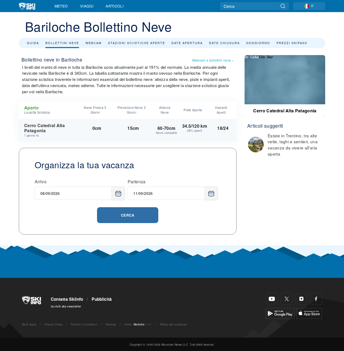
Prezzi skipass (292, 43)
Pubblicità (102, 299)
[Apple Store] (309, 313)
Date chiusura (224, 43)
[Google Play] (280, 313)
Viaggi (87, 6)
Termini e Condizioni (84, 324)
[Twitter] (286, 299)
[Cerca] (283, 6)
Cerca (127, 215)
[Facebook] (316, 299)
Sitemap (110, 324)
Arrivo (40, 181)
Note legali (29, 324)
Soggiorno (258, 43)
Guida (33, 43)
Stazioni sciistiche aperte (136, 43)
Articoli (115, 6)
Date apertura (187, 43)
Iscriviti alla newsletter (66, 306)
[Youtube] (272, 299)
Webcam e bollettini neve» (213, 60)
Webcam (93, 43)
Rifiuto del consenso (173, 324)
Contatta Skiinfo (67, 299)
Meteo (61, 6)
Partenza (137, 181)
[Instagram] (301, 299)
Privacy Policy (53, 324)
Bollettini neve (62, 43)
